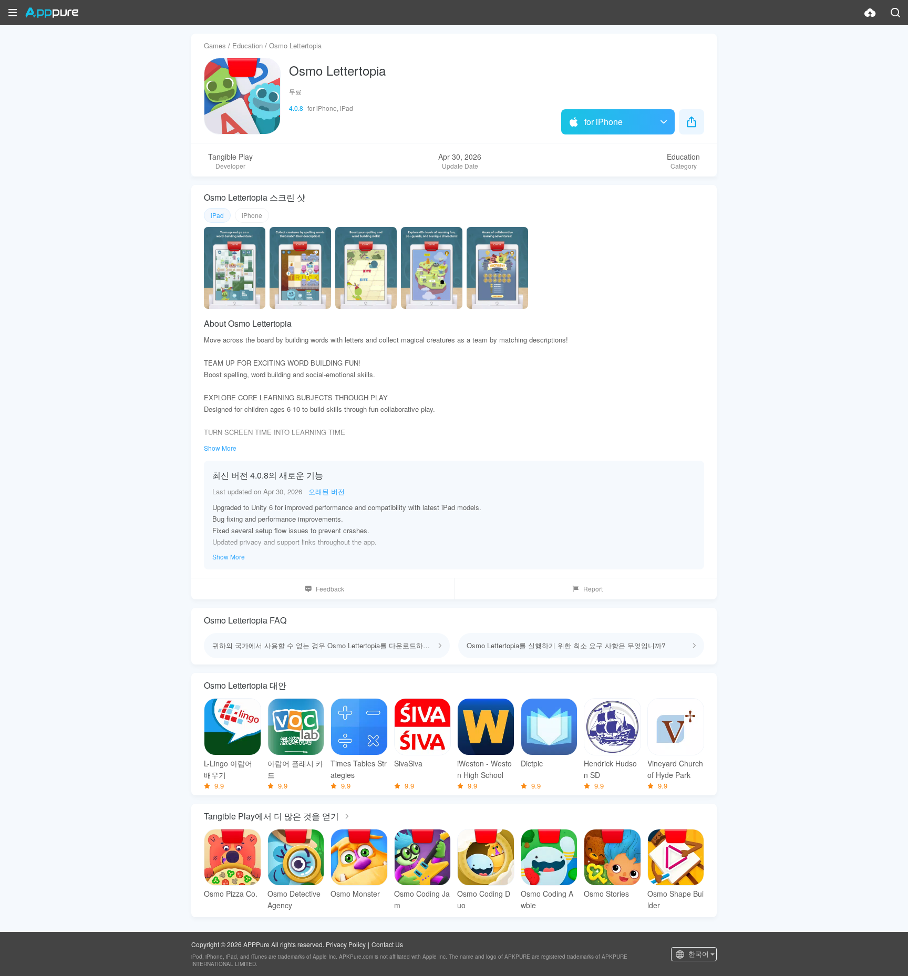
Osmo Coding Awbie (547, 899)
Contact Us (387, 944)
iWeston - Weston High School (484, 769)
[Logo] (51, 12)
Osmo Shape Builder (675, 899)
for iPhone (603, 122)
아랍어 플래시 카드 (295, 769)
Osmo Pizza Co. (230, 893)
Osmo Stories (606, 893)
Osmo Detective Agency (294, 899)
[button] (12, 12)
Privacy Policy (346, 944)
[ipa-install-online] (870, 12)
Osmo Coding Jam (422, 899)
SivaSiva (408, 763)
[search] (895, 12)
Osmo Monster (355, 893)
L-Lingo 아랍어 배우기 (228, 769)
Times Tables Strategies (359, 769)
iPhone (252, 215)
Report (593, 588)
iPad (217, 215)
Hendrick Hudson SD (610, 769)
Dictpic (532, 763)
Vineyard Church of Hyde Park (675, 769)
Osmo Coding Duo (483, 899)
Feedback (330, 588)
